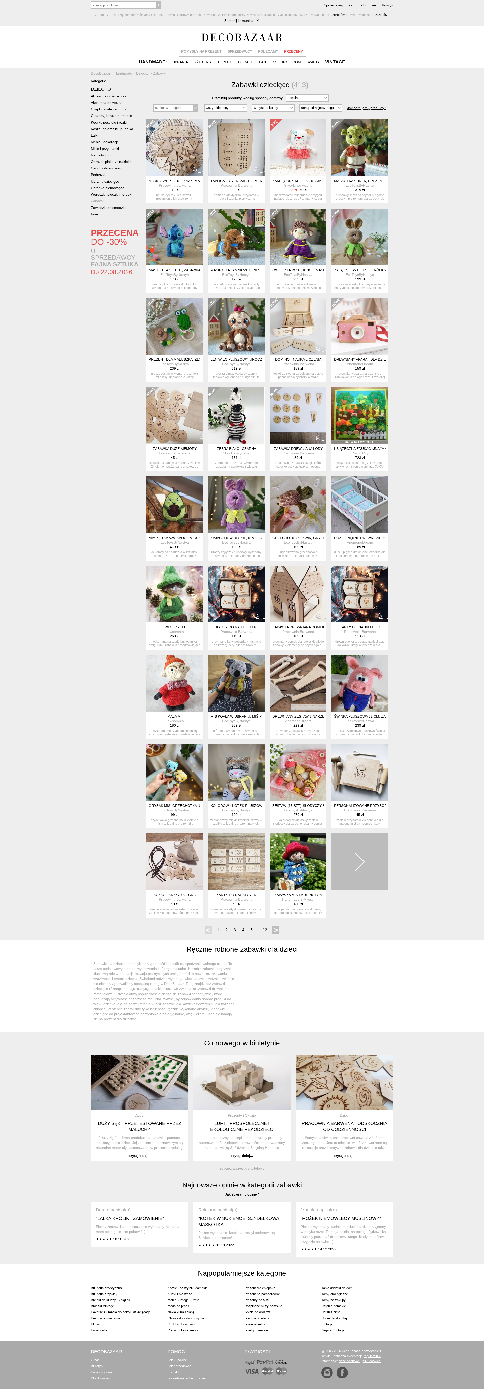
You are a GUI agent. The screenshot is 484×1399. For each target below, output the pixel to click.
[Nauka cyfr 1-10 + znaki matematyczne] (174, 147)
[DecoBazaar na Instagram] (327, 1372)
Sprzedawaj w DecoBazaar (187, 1378)
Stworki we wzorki (298, 185)
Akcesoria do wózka (107, 103)
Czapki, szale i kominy (108, 109)
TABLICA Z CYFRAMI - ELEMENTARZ (240, 181)
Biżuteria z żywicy (104, 1294)
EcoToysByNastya (360, 185)
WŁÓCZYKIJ (175, 627)
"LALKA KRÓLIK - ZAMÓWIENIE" (130, 1218)
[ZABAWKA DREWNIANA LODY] (298, 415)
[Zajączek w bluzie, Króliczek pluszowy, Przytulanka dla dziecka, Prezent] (359, 237)
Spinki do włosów (257, 1312)
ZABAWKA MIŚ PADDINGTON (298, 895)
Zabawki (97, 201)
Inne (94, 214)
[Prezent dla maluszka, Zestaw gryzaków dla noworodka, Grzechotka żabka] (174, 326)
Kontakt (173, 1372)
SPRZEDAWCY (240, 51)
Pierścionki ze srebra (183, 1330)
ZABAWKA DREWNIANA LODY (298, 449)
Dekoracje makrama (105, 1318)
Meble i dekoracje (105, 142)
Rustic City (359, 453)
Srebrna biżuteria (257, 1318)
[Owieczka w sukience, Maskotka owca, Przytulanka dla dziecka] (298, 237)
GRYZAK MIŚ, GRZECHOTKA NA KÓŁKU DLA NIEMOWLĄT (197, 806)
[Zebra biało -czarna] (236, 415)
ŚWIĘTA (313, 62)
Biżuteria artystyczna (106, 1288)
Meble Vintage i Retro (183, 1300)
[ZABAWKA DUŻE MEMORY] (174, 415)
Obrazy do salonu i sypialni (187, 1318)
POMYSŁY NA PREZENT (201, 51)
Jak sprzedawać (179, 1366)
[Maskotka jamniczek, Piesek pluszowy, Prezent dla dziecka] (236, 237)
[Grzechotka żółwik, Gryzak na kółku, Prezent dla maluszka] (298, 504)
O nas (95, 1360)
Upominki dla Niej (334, 1318)
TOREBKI (225, 62)
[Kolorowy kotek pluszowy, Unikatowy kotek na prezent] (236, 772)
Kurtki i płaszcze (180, 1294)
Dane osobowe (101, 1372)
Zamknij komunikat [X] (242, 21)
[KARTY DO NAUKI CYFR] (236, 861)
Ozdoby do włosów (106, 168)
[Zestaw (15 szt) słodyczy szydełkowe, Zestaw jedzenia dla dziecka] (298, 772)
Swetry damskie (256, 1330)
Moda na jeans (178, 1306)
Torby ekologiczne (334, 1294)
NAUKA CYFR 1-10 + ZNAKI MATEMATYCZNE (186, 181)
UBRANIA (180, 62)
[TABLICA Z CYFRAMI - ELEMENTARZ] (236, 147)
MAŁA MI (174, 716)
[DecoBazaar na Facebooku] (342, 1372)
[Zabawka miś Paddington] (298, 861)
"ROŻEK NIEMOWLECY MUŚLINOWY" (341, 1218)
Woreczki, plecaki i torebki (111, 194)
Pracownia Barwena (175, 185)
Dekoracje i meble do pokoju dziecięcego (120, 1312)
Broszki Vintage (102, 1306)
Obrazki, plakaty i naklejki (111, 162)
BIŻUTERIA (202, 62)
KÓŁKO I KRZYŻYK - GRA (175, 895)
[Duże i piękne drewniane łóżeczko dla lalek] (359, 504)
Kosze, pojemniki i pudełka (112, 129)
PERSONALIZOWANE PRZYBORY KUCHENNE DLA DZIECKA (383, 806)
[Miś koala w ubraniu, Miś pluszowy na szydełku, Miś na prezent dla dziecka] (236, 683)
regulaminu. (372, 1356)
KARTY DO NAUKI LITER (236, 627)
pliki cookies (371, 1361)
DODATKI (246, 62)
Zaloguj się (367, 5)
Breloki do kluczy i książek (110, 1300)
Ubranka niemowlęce (107, 188)
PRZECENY (293, 51)
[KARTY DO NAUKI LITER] (236, 594)
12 (265, 930)
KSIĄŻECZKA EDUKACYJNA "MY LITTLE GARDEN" (375, 449)
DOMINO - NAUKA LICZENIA (298, 359)
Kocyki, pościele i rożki (109, 122)
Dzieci (139, 1115)
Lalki (94, 135)
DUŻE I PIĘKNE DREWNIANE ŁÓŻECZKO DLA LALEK (377, 538)
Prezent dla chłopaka (260, 1288)
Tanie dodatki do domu (337, 1288)
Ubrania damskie (333, 1306)
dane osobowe (349, 1361)
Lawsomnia (175, 632)
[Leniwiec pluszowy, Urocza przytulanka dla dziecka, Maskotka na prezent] (236, 326)
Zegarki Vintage (332, 1330)
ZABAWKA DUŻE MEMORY (175, 449)
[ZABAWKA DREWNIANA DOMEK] (298, 594)
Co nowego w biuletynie (242, 1043)
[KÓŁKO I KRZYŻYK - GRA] (174, 861)
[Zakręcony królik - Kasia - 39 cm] (298, 147)
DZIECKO (279, 62)
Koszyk (387, 5)
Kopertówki (99, 1330)
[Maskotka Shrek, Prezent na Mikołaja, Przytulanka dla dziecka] (359, 147)
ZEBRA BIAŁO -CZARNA (236, 449)
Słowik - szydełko (236, 453)
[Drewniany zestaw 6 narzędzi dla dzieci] (298, 683)
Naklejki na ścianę (181, 1312)
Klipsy (95, 1324)
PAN (262, 62)
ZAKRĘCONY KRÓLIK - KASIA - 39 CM (303, 181)
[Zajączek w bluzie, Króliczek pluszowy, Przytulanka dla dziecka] (236, 504)
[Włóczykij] (174, 594)
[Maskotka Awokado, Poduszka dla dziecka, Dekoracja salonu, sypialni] (174, 504)
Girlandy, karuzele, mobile (111, 116)
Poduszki (98, 175)
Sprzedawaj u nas (338, 5)
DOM (297, 62)
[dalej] (359, 861)
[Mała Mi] (174, 683)
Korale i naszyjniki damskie (188, 1288)
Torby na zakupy (333, 1300)
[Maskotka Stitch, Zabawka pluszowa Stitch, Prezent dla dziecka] (174, 237)
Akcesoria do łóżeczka (108, 96)
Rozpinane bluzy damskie (263, 1306)
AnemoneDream (360, 364)
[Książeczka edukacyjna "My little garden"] (359, 415)
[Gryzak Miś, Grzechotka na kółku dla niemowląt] (174, 772)
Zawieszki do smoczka (109, 208)
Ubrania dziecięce (105, 181)
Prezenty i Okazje (242, 1115)
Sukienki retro (255, 1324)
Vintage (326, 1324)
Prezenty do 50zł (257, 1300)
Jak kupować (177, 1360)
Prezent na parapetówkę (262, 1294)
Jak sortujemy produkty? (366, 108)
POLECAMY (268, 51)
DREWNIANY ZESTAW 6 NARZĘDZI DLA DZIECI (311, 716)
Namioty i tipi (101, 155)
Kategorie (98, 81)
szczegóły (338, 15)
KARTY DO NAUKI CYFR (236, 895)
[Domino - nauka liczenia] (298, 326)
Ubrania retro (330, 1312)
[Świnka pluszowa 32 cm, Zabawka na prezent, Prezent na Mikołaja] (359, 683)
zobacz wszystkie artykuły (242, 1168)
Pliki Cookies (100, 1378)
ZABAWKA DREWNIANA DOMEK (298, 627)
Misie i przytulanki (105, 149)
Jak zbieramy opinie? (242, 1194)
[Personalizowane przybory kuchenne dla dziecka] (359, 772)
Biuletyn (97, 1366)
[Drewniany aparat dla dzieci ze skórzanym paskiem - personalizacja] (359, 326)
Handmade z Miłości (298, 899)
